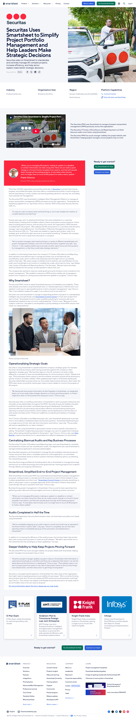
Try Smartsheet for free (106, 3)
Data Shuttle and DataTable (115, 97)
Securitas (56, 189)
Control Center (110, 94)
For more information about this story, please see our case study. (34, 586)
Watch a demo (88, 3)
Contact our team (102, 172)
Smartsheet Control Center (46, 297)
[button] (124, 3)
